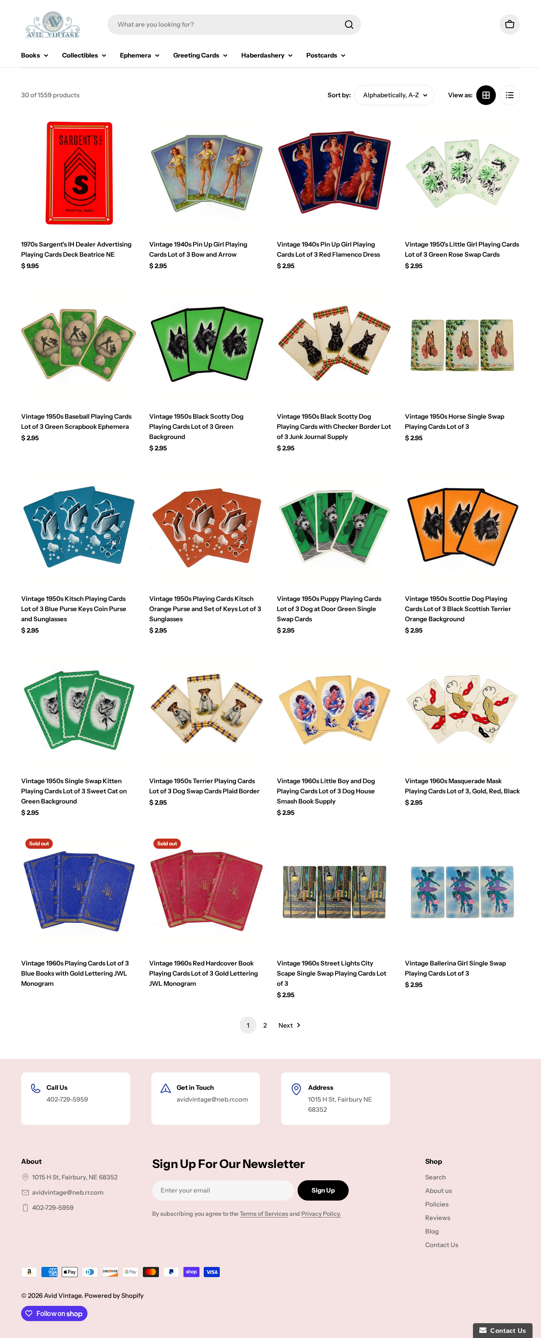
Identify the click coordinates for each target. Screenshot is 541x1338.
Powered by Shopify (114, 1295)
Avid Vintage (63, 1295)
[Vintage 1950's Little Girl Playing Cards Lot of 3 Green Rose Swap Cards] (462, 173)
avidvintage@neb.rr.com (68, 1192)
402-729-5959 (53, 1208)
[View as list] (510, 95)
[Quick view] (124, 134)
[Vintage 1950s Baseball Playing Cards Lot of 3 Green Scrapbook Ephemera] (79, 345)
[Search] (349, 24)
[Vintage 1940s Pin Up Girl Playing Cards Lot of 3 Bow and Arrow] (207, 173)
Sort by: (339, 95)
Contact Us (506, 1330)
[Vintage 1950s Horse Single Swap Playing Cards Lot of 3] (462, 345)
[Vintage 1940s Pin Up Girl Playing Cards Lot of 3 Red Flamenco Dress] (334, 173)
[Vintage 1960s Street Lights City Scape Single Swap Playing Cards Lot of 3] (334, 892)
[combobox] (234, 24)
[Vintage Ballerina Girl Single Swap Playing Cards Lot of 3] (462, 892)
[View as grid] (486, 95)
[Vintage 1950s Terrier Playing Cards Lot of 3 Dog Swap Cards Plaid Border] (207, 710)
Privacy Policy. (321, 1213)
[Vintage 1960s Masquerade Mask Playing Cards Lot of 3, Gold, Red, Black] (462, 710)
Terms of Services (264, 1213)
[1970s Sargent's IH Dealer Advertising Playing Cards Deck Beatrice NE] (79, 173)
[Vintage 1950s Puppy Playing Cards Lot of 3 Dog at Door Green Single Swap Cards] (334, 527)
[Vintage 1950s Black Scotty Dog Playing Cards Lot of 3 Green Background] (207, 345)
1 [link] (248, 1025)
